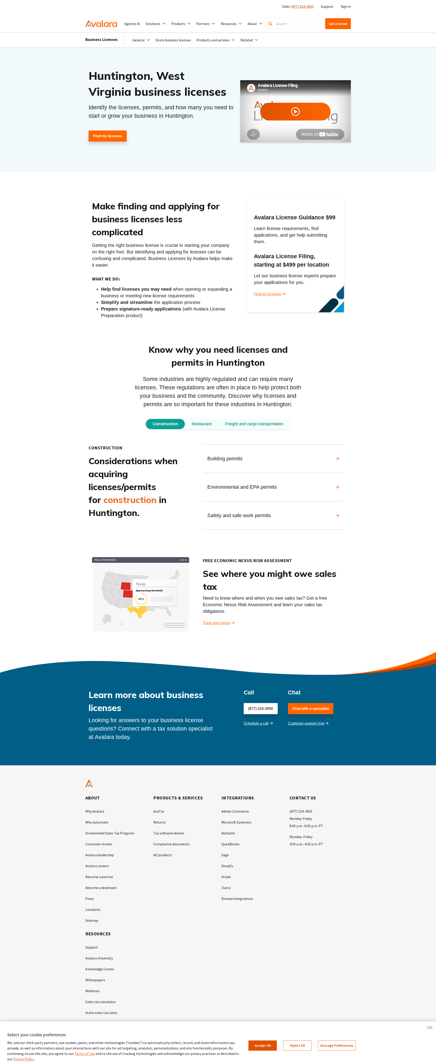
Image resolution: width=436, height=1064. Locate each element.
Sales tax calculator (100, 1001)
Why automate (96, 822)
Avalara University (99, 958)
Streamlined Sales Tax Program (109, 833)
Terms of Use (84, 1053)
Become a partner (99, 876)
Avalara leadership (99, 855)
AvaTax (158, 811)
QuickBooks (230, 844)
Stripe (226, 876)
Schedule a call (256, 723)
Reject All (297, 1045)
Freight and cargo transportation (254, 424)
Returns (159, 822)
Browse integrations (237, 898)
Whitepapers (95, 980)
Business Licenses (101, 39)
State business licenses (173, 40)
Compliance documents (171, 844)
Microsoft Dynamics (236, 822)
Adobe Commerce (235, 811)
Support (327, 6)
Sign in (346, 6)
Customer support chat (306, 723)
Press (89, 898)
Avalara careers (97, 866)
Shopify (227, 866)
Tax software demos (168, 833)
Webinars (92, 991)
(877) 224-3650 (302, 6)
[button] (156, 23)
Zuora (225, 887)
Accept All (263, 1045)
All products (162, 855)
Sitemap (91, 920)
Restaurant (202, 424)
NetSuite (228, 833)
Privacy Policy (23, 1059)
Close (429, 1027)
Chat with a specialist (310, 709)
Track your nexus (216, 623)
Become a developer (101, 887)
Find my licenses (107, 136)
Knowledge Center (99, 969)
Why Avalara (94, 811)
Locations (93, 909)
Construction (165, 424)
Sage (225, 855)
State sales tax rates (101, 1012)
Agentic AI (132, 23)
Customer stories (98, 844)
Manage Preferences (336, 1045)
